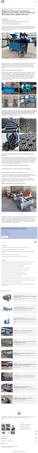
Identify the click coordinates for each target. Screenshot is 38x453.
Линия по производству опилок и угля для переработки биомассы (15, 165)
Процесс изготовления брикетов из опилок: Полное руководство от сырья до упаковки (16, 267)
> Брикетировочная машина (24, 426)
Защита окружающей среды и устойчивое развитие (12, 22)
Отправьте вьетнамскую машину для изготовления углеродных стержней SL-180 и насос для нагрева (18, 277)
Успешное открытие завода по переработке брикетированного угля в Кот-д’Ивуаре (15, 269)
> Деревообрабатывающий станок (25, 429)
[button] (1, 38)
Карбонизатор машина (21, 295)
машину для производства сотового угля (24, 111)
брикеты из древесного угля (22, 74)
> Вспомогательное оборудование (25, 424)
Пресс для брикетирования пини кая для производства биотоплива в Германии (15, 273)
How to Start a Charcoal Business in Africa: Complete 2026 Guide (13, 265)
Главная (3, 8)
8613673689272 (5, 438)
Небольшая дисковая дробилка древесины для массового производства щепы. (15, 256)
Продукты (15, 295)
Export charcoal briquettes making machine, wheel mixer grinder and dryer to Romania (17, 263)
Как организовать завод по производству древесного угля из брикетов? (13, 271)
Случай (15, 352)
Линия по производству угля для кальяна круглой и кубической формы (16, 168)
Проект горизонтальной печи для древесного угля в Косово (11, 275)
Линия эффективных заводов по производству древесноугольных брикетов (15, 21)
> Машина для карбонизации (24, 427)
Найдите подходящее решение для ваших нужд (11, 23)
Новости (6, 8)
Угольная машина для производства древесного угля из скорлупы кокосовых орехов (16, 247)
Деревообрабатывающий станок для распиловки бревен (11, 254)
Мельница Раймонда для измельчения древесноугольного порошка (13, 249)
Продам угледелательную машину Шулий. (10, 20)
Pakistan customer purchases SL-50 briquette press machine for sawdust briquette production (18, 261)
